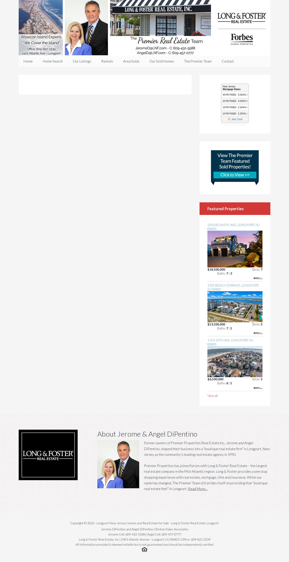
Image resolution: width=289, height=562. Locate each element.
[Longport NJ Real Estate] (144, 27)
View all (212, 395)
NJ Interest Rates (239, 125)
